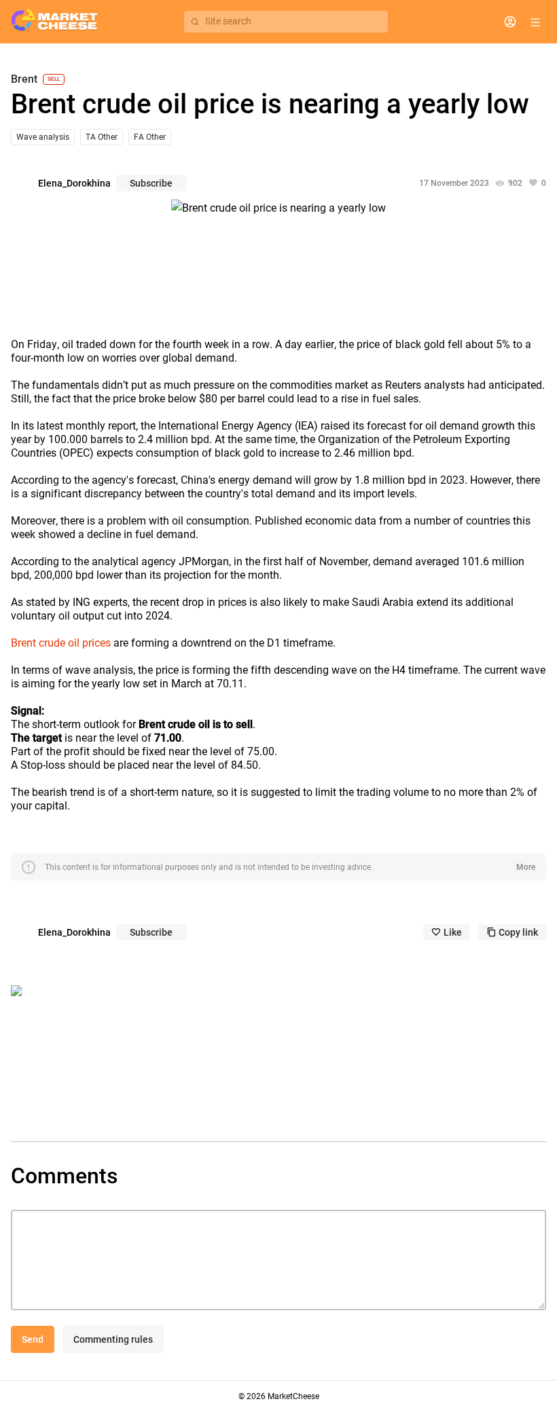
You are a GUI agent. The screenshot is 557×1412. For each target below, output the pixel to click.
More (525, 867)
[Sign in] (510, 21)
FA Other (150, 137)
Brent (24, 79)
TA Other (102, 137)
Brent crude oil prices (61, 642)
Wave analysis (42, 137)
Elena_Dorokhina (74, 183)
